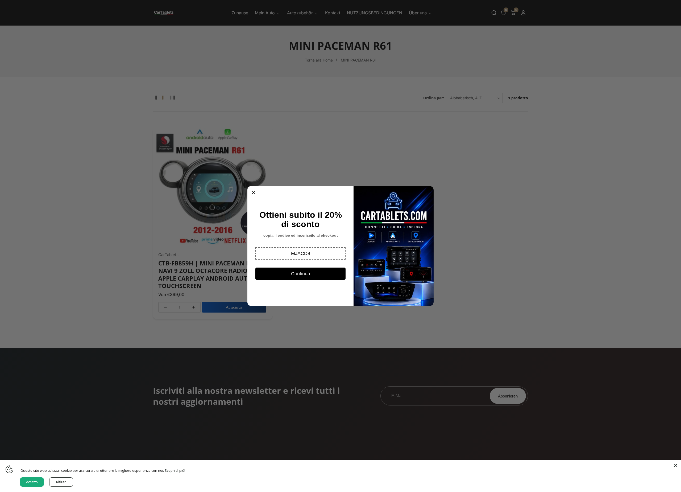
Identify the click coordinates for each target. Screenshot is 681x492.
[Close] (675, 465)
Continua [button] (300, 273)
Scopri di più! (175, 470)
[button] (300, 253)
